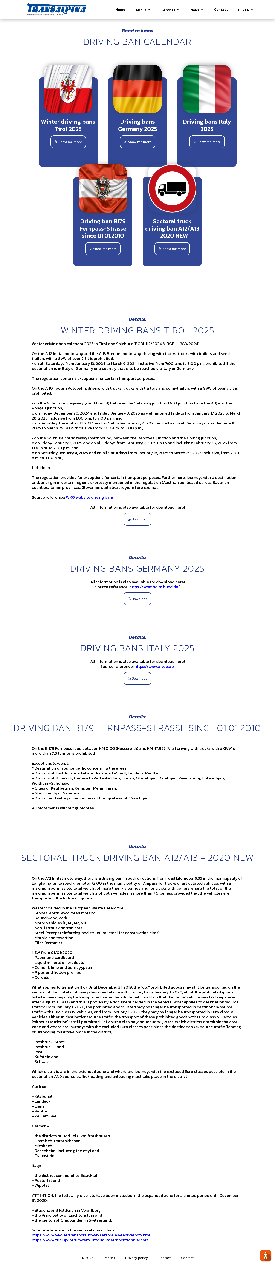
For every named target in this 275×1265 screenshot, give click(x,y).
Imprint (109, 1257)
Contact (221, 9)
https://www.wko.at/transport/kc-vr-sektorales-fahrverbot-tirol (91, 1235)
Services (168, 9)
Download (139, 519)
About (141, 9)
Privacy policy (136, 1257)
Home (120, 9)
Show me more (70, 141)
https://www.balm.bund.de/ (154, 587)
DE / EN (244, 9)
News (195, 9)
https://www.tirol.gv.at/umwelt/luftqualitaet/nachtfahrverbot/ (90, 1240)
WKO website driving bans (90, 497)
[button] (266, 1256)
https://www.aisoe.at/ (154, 666)
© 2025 (87, 1257)
